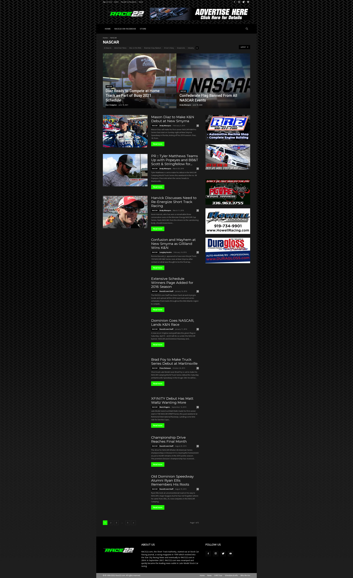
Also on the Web (135, 48)
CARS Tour (218, 575)
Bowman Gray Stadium (152, 48)
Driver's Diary (169, 48)
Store (141, 2)
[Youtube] (248, 2)
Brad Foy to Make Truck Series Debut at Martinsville (174, 361)
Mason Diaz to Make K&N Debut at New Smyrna (172, 119)
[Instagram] (239, 2)
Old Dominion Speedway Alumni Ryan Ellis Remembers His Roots (172, 480)
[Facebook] (234, 2)
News (209, 575)
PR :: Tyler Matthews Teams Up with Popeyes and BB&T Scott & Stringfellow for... (174, 160)
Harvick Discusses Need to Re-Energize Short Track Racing (173, 202)
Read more (157, 144)
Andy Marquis (185, 105)
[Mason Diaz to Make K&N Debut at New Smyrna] (125, 131)
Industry (191, 48)
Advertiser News (120, 48)
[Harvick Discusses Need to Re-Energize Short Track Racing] (125, 212)
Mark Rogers (165, 407)
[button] (247, 29)
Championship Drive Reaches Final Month (169, 439)
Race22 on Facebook (128, 2)
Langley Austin (166, 252)
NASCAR (109, 86)
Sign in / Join (107, 2)
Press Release (165, 368)
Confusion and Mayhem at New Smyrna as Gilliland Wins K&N (173, 244)
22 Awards (107, 48)
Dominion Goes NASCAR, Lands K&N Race (172, 322)
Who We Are (245, 575)
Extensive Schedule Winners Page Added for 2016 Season (172, 283)
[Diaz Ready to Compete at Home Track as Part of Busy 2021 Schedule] (139, 85)
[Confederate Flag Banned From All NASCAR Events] (213, 85)
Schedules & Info (231, 575)
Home (116, 2)
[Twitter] (243, 2)
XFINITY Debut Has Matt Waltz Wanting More (172, 400)
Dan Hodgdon (111, 105)
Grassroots (181, 48)
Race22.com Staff (166, 291)
